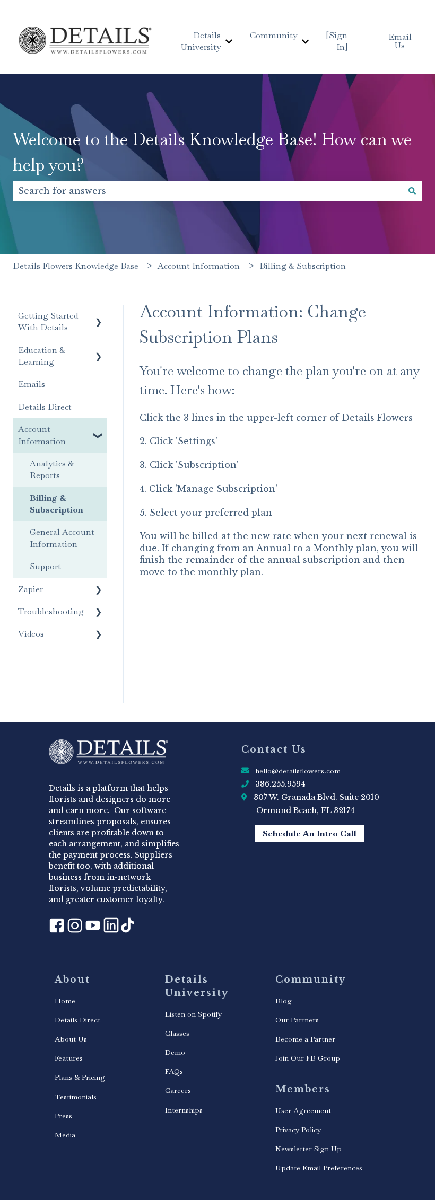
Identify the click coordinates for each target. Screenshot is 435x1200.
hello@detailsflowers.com (298, 770)
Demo (175, 1052)
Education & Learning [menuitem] (41, 356)
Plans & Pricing (80, 1077)
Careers (178, 1090)
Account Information (199, 265)
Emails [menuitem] (31, 384)
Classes (177, 1033)
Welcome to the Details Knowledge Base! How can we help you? (212, 151)
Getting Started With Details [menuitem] (48, 321)
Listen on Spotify (193, 1014)
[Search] (412, 191)
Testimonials (76, 1096)
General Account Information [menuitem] (62, 537)
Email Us (400, 41)
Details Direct (77, 1020)
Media (65, 1135)
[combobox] (207, 191)
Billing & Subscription (302, 265)
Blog (283, 1000)
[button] (98, 317)
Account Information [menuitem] (42, 434)
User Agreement (303, 1110)
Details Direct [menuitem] (45, 406)
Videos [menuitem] (31, 633)
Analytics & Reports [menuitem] (52, 469)
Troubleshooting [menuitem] (51, 611)
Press (63, 1115)
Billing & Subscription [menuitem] (56, 503)
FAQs (174, 1071)
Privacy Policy (298, 1129)
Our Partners (297, 1020)
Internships (184, 1110)
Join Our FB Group (307, 1058)
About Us (71, 1039)
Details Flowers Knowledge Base (75, 265)
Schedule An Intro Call (309, 833)
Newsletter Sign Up (308, 1148)
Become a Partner (305, 1039)
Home (65, 1000)
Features (69, 1058)
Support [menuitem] (45, 566)
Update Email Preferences (318, 1167)
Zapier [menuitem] (30, 589)
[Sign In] (336, 41)
